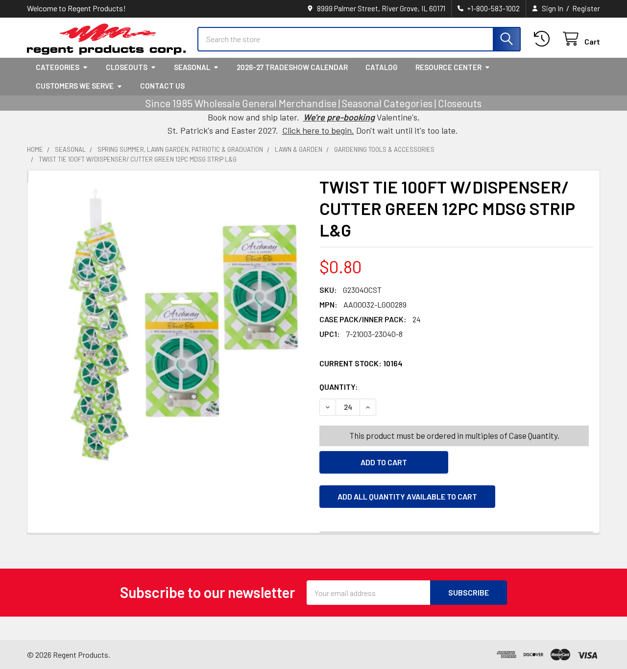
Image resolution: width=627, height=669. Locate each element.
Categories (57, 67)
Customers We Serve (75, 85)
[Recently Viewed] (543, 39)
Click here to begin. (318, 130)
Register (586, 8)
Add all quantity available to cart (407, 496)
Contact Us (162, 85)
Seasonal (192, 67)
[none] (170, 325)
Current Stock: (361, 363)
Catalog (381, 67)
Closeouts (126, 67)
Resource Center (448, 67)
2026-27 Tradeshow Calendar (292, 67)
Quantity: (393, 386)
